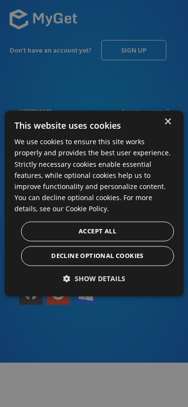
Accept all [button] (97, 231)
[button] (94, 279)
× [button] (167, 121)
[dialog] (94, 203)
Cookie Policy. (87, 208)
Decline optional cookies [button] (97, 256)
